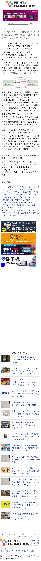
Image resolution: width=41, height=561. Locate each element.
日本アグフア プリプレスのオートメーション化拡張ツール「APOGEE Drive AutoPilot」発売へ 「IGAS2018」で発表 (21, 189)
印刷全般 (18, 537)
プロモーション (26, 534)
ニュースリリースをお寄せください (23, 551)
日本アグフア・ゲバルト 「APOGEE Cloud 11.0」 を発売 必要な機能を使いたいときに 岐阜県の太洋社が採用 (21, 212)
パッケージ (16, 534)
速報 (9, 534)
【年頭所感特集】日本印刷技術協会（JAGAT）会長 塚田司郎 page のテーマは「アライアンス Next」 (20, 205)
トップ (4, 534)
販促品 (24, 537)
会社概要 (32, 540)
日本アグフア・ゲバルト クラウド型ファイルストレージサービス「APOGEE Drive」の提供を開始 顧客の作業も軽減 (21, 197)
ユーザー (31, 537)
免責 (35, 545)
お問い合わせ (5, 551)
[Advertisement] (20, 287)
